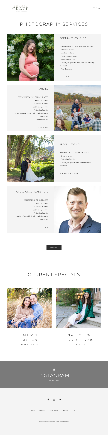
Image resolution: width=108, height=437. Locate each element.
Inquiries (66, 410)
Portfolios (54, 410)
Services (42, 410)
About (33, 410)
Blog (75, 410)
